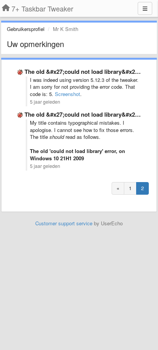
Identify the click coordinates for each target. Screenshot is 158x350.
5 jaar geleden (45, 101)
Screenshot (67, 94)
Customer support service (63, 223)
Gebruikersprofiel (25, 29)
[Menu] (145, 8)
